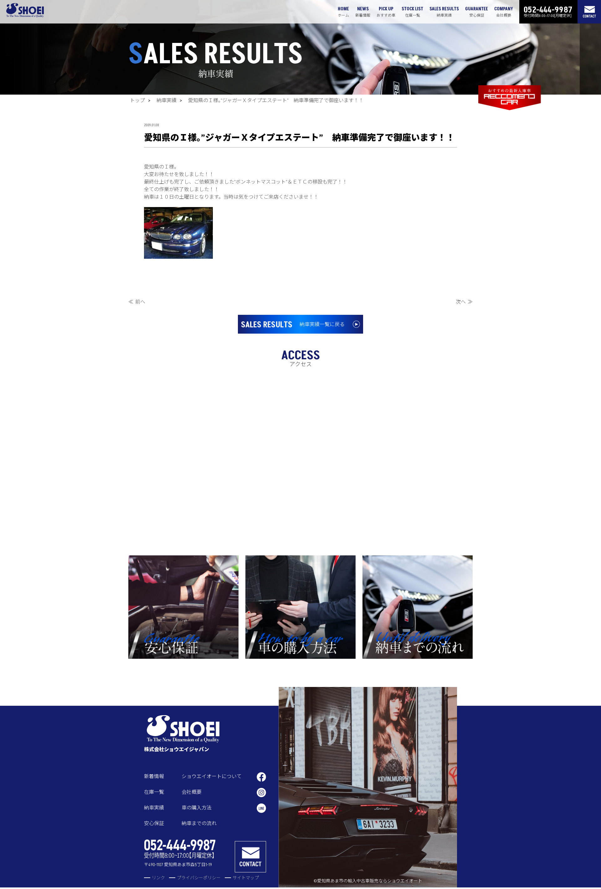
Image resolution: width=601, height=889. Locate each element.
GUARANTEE (476, 12)
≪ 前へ (136, 302)
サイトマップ (246, 878)
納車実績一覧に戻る (293, 324)
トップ (137, 100)
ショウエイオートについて (212, 776)
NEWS (362, 12)
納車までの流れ (199, 823)
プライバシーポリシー (199, 878)
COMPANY (503, 12)
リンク (158, 878)
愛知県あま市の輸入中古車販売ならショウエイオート (369, 881)
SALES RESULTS (444, 12)
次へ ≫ (464, 302)
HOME (343, 12)
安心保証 (154, 823)
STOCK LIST (412, 12)
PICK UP (386, 12)
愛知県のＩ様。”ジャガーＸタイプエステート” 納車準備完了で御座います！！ (276, 100)
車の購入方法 (197, 807)
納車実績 (167, 100)
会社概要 (192, 792)
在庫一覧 (154, 792)
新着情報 (154, 776)
